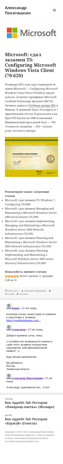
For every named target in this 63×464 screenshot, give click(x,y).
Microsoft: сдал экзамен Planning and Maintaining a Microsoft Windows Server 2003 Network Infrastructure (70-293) (31, 242)
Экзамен (23, 293)
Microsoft (9, 293)
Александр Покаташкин (18, 10)
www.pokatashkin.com (27, 441)
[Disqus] (31, 346)
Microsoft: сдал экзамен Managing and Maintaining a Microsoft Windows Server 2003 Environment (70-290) (31, 213)
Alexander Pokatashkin (35, 290)
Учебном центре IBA (42, 105)
